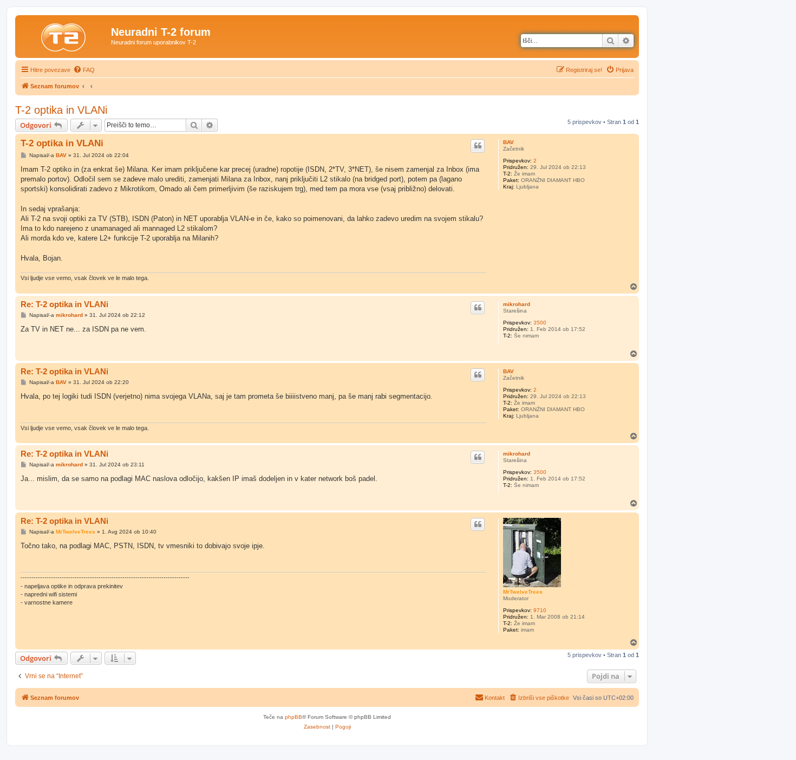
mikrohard (516, 304)
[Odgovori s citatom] (478, 145)
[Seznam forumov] (64, 35)
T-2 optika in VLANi (61, 110)
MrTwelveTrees (523, 592)
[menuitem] (84, 69)
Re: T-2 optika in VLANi (64, 304)
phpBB (293, 717)
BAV (508, 142)
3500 (539, 323)
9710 (539, 610)
